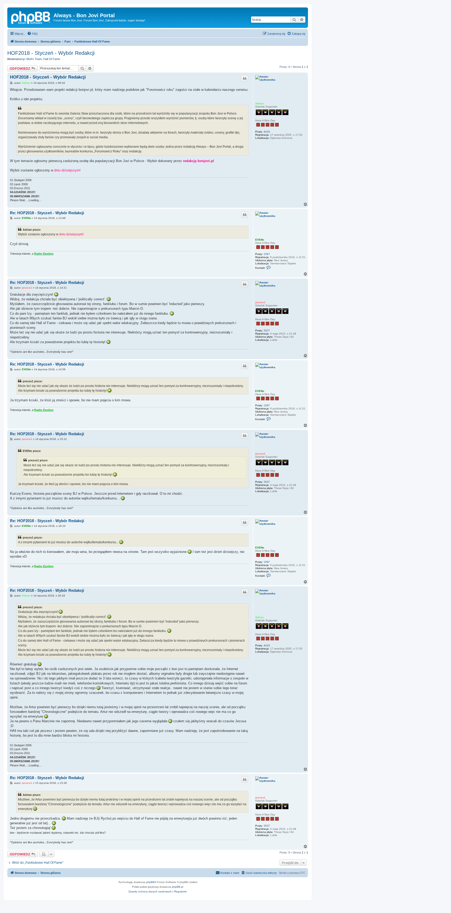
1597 (267, 254)
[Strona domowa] (31, 17)
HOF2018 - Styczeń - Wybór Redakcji (50, 53)
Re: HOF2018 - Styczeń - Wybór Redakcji (47, 213)
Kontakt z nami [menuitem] (229, 872)
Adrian (259, 103)
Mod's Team (34, 59)
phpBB (150, 882)
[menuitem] (32, 34)
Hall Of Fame (51, 59)
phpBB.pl (177, 886)
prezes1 (260, 302)
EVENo (259, 239)
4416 (267, 131)
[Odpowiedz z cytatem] (244, 78)
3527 (267, 330)
